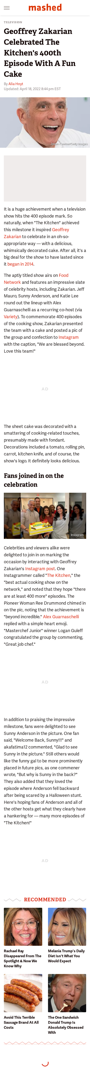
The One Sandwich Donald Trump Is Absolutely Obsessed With (66, 1025)
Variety (11, 316)
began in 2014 (20, 264)
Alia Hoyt (15, 84)
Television (13, 22)
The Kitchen (58, 575)
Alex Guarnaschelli (61, 616)
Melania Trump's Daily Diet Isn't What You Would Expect (66, 956)
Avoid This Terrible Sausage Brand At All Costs (21, 1022)
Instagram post (40, 568)
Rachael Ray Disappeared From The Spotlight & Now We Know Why (22, 958)
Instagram (69, 337)
